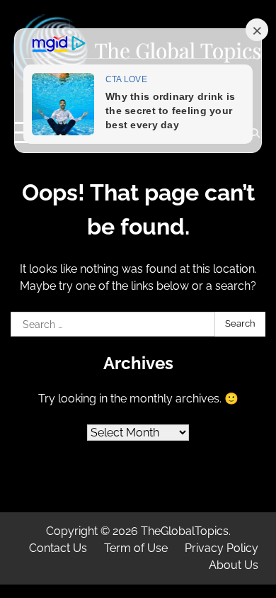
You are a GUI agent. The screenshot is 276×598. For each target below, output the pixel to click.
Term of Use (136, 548)
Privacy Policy (221, 548)
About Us (233, 565)
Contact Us (58, 548)
